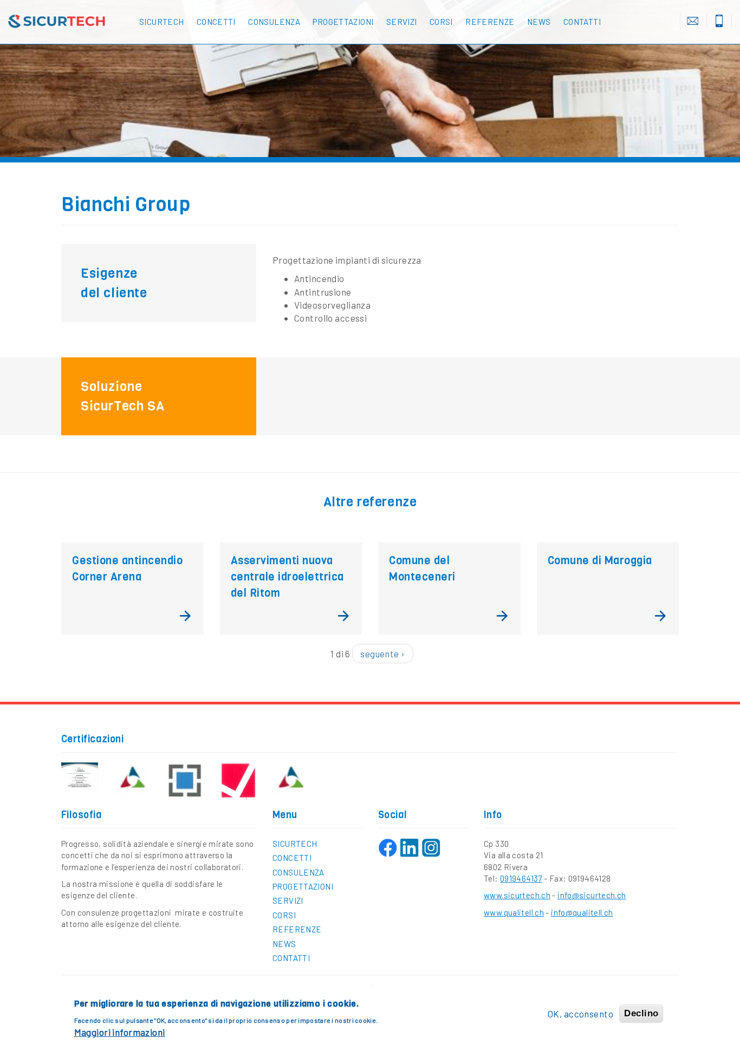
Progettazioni (343, 22)
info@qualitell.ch (582, 912)
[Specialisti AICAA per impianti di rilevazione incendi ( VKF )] (290, 780)
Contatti (582, 22)
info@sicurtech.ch (591, 895)
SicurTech (161, 22)
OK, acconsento (580, 1013)
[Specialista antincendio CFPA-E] (185, 780)
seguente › (382, 653)
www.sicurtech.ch (517, 895)
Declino (641, 1013)
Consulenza (274, 22)
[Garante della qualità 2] (238, 780)
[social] (387, 847)
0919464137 (521, 878)
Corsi (441, 22)
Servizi (401, 22)
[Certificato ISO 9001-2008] (79, 774)
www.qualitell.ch (514, 912)
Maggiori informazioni (119, 1032)
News (539, 22)
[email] (692, 21)
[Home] (61, 21)
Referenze (489, 22)
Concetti (216, 22)
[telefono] (719, 21)
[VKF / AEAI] (132, 780)
